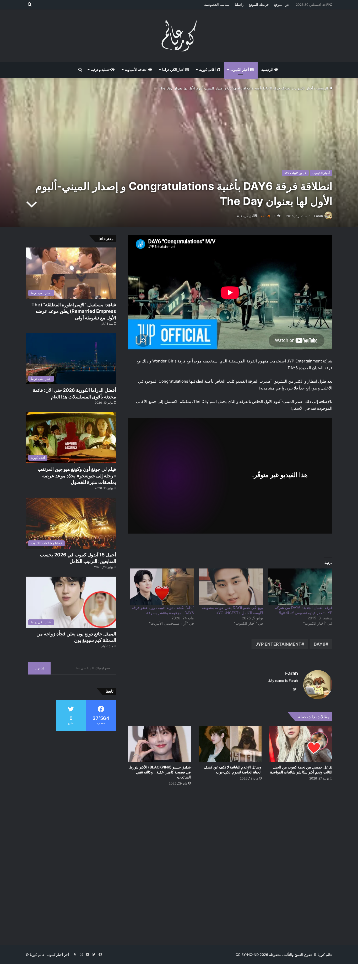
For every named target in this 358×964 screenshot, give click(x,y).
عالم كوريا (325, 954)
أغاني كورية (207, 70)
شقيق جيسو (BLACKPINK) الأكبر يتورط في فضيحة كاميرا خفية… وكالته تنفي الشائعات (160, 772)
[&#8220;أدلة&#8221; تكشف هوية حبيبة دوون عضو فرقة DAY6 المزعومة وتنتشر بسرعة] (162, 586)
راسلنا (239, 4)
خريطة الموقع (259, 4)
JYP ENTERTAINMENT (278, 644)
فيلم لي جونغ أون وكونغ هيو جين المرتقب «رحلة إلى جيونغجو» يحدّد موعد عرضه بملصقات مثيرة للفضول (76, 475)
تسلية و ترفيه (100, 70)
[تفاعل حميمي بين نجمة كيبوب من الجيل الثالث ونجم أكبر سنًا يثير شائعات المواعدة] (300, 744)
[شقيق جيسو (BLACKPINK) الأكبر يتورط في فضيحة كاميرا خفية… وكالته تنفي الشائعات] (159, 744)
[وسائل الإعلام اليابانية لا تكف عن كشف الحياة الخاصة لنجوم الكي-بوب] (230, 744)
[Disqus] (230, 864)
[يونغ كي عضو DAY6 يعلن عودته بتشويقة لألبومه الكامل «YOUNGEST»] (231, 586)
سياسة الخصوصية (217, 4)
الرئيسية (267, 70)
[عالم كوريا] (179, 35)
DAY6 (320, 644)
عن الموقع (281, 4)
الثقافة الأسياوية (136, 70)
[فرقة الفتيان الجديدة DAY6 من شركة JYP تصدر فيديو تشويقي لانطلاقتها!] (300, 586)
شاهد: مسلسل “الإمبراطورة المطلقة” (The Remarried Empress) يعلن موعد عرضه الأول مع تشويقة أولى (73, 311)
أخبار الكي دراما (173, 70)
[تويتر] (295, 689)
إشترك (39, 668)
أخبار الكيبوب (240, 70)
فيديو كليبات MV (295, 173)
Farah (318, 216)
